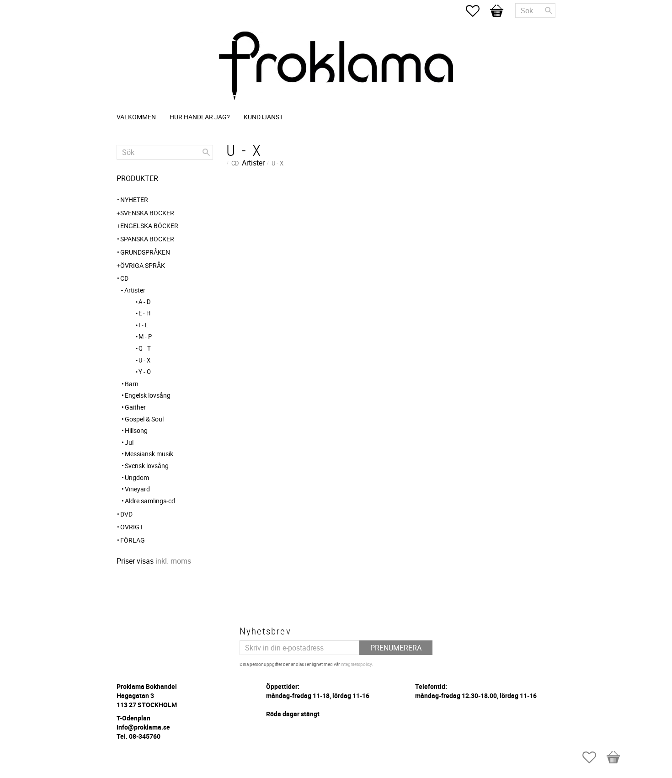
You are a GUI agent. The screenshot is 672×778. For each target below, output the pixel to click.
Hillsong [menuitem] (136, 430)
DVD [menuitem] (126, 514)
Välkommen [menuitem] (136, 116)
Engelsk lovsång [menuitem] (148, 395)
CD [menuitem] (124, 278)
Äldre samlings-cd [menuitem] (150, 500)
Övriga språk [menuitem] (142, 265)
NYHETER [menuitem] (134, 199)
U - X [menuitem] (144, 360)
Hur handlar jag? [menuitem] (200, 116)
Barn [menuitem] (132, 383)
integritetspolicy (356, 664)
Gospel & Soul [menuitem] (144, 419)
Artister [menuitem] (134, 290)
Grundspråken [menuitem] (145, 252)
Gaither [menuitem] (135, 407)
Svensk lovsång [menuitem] (147, 465)
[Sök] (548, 10)
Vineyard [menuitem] (137, 489)
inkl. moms (173, 561)
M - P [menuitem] (145, 336)
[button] (477, 11)
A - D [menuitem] (145, 302)
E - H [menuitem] (144, 313)
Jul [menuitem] (129, 442)
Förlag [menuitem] (132, 540)
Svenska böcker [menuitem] (147, 212)
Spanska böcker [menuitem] (147, 238)
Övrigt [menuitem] (131, 526)
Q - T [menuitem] (145, 348)
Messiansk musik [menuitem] (149, 453)
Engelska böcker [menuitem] (149, 225)
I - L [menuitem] (143, 325)
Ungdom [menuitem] (137, 477)
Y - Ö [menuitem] (145, 372)
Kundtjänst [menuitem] (263, 116)
